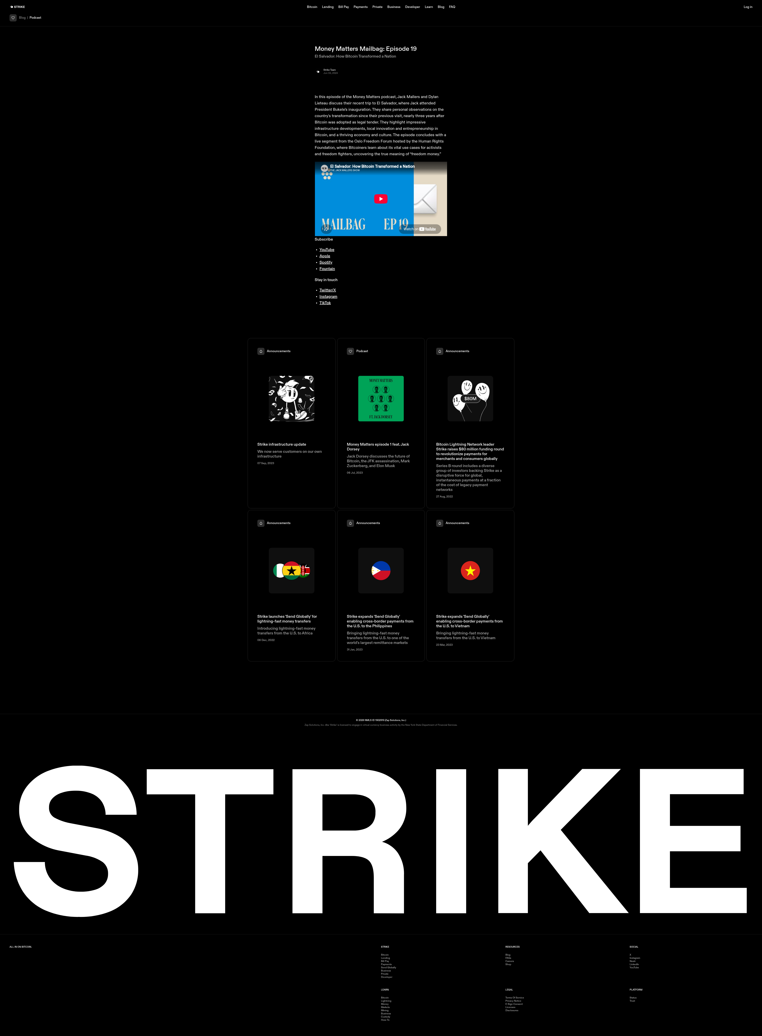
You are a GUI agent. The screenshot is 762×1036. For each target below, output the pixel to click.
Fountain (327, 269)
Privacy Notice (513, 1001)
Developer (412, 7)
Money (385, 1004)
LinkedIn (634, 964)
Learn (429, 7)
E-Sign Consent (514, 1004)
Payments (361, 7)
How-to (385, 1020)
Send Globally (388, 968)
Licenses (510, 1007)
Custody (385, 1017)
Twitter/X (327, 290)
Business (393, 7)
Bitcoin (312, 7)
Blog (441, 7)
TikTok (325, 303)
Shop (508, 964)
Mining (385, 1010)
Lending (328, 7)
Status (633, 998)
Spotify (325, 263)
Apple (324, 256)
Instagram (328, 297)
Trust (632, 1001)
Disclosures (511, 1010)
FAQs (508, 958)
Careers (509, 961)
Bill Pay (343, 7)
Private (377, 7)
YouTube (326, 250)
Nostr (633, 961)
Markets (385, 1007)
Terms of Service (514, 998)
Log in (748, 7)
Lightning (386, 1001)
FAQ (452, 7)
